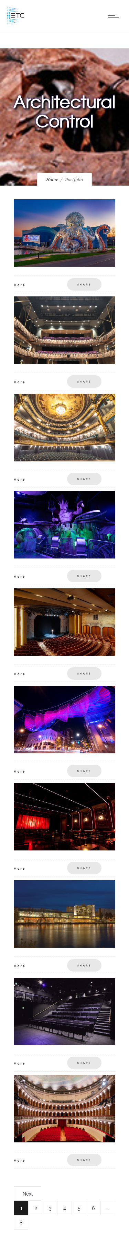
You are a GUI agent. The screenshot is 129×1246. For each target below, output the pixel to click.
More (20, 285)
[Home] (15, 22)
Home (52, 179)
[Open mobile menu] (115, 15)
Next (28, 1194)
